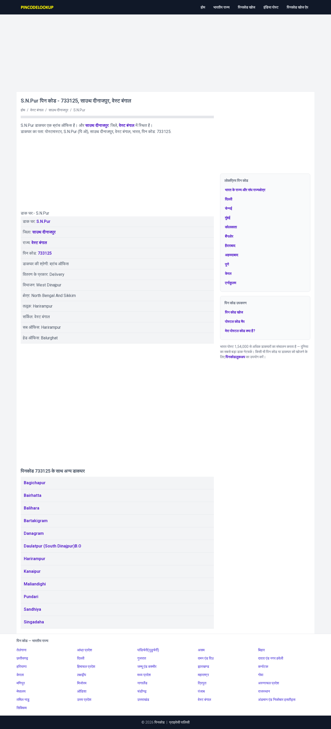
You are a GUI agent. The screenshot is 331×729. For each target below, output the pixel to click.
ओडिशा (81, 691)
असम (201, 650)
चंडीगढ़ (142, 691)
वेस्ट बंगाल (126, 125)
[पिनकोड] (37, 7)
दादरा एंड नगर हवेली (270, 658)
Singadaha (34, 622)
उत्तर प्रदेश (84, 699)
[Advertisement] (165, 50)
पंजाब (201, 691)
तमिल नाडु (23, 699)
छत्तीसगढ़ (22, 658)
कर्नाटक (263, 666)
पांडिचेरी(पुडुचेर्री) (148, 650)
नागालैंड (142, 683)
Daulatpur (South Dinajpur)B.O (52, 546)
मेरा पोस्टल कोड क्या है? (240, 331)
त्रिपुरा (202, 683)
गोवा (260, 675)
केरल (228, 273)
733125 (45, 253)
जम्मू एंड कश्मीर (146, 666)
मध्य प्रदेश (144, 675)
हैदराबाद (230, 246)
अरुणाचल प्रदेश (268, 683)
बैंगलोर (229, 236)
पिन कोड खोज (234, 312)
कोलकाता (231, 227)
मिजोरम (81, 683)
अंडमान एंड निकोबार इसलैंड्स (276, 699)
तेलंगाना (21, 650)
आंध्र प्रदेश (84, 650)
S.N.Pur (43, 221)
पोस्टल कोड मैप (235, 321)
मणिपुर (21, 683)
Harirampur (34, 558)
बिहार (261, 650)
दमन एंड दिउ (206, 658)
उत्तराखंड (143, 699)
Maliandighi (35, 584)
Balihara (31, 508)
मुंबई (227, 218)
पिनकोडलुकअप (235, 357)
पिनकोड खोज (246, 7)
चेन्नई (228, 208)
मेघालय (21, 691)
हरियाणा (22, 666)
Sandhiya (32, 609)
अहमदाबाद (231, 255)
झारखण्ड (203, 666)
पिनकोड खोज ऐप (297, 7)
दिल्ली (228, 199)
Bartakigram (36, 520)
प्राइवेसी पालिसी (179, 722)
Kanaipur (32, 571)
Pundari (31, 596)
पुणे (227, 264)
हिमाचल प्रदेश (86, 666)
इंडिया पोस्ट (271, 7)
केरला (20, 675)
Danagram (34, 533)
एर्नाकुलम (230, 283)
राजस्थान (264, 691)
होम (203, 7)
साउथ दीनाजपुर (97, 125)
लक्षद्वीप (81, 675)
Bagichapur (35, 482)
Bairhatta (32, 495)
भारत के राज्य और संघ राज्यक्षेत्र (245, 190)
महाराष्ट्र (203, 675)
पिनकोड (159, 722)
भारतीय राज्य (221, 7)
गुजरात (141, 658)
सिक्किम (22, 708)
